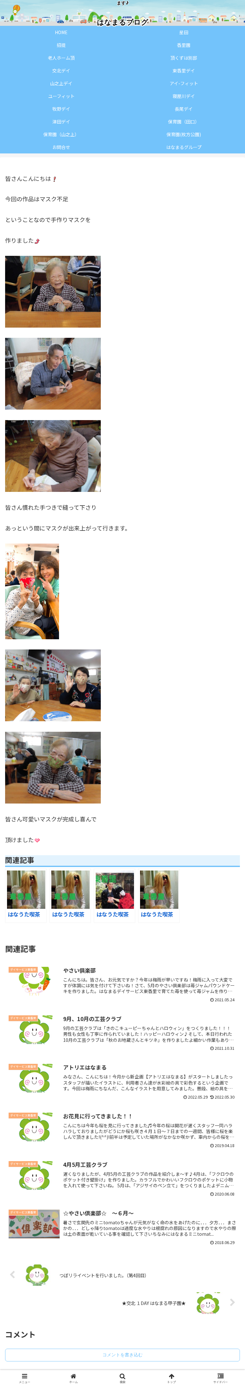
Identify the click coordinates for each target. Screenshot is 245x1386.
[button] (226, 1065)
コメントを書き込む (122, 1354)
